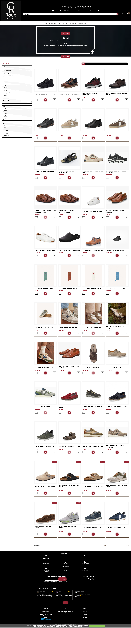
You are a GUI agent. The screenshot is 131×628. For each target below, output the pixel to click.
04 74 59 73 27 (71, 6)
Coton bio (6, 135)
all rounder (7, 84)
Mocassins (6, 73)
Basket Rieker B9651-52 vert (45, 446)
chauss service (7, 92)
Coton (6, 133)
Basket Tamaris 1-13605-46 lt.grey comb (67, 527)
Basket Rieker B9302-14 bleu (93, 528)
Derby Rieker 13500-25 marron (93, 250)
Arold (5, 128)
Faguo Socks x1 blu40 (117, 288)
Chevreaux (6, 132)
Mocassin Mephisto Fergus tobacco (115, 211)
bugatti (6, 88)
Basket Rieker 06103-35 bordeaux (90, 94)
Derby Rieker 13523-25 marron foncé (116, 94)
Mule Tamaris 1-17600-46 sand (45, 486)
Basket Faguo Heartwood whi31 (115, 327)
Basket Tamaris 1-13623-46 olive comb (117, 486)
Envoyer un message (85, 556)
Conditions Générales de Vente (46, 614)
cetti (5, 90)
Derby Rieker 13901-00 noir (45, 172)
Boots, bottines (7, 70)
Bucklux (6, 130)
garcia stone (45, 407)
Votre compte (85, 608)
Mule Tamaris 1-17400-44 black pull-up (69, 486)
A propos (86, 10)
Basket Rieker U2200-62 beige (69, 133)
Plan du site (46, 617)
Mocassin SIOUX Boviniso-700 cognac (69, 367)
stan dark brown (93, 367)
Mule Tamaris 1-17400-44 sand (93, 486)
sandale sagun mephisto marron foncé (67, 171)
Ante (5, 127)
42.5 (5, 113)
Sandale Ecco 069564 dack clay (69, 446)
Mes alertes (85, 617)
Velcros (6, 77)
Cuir (6, 137)
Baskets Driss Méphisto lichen (93, 446)
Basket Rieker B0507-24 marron (69, 94)
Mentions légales (46, 609)
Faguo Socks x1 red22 (69, 288)
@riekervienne (85, 570)
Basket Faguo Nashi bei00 (93, 327)
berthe (6, 87)
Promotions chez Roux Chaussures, (65, 609)
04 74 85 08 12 (66, 10)
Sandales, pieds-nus (8, 75)
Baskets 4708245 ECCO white (93, 211)
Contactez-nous (93, 10)
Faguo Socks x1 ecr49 (93, 288)
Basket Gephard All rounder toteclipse (116, 171)
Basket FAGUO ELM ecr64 (45, 367)
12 (105, 545)
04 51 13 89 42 (71, 7)
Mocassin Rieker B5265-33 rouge (67, 406)
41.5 (5, 112)
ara (5, 85)
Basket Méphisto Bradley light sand (92, 171)
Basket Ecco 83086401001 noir (117, 250)
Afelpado (6, 125)
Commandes (85, 611)
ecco (5, 93)
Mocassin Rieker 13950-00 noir (93, 133)
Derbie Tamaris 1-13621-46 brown (43, 527)
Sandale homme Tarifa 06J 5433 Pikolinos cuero (45, 211)
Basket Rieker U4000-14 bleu (117, 528)
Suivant (127, 545)
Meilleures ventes (65, 614)
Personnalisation (79, 626)
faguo (6, 95)
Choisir (87, 63)
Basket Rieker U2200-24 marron (117, 133)
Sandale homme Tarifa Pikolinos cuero (66, 211)
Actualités (99, 10)
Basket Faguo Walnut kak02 (45, 327)
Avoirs (85, 612)
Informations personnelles (85, 609)
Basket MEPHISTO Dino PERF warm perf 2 (115, 446)
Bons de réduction (85, 615)
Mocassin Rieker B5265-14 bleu (117, 407)
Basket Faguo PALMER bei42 (69, 327)
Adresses (85, 614)
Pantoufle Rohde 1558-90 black (69, 250)
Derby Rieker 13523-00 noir (45, 133)
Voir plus (65, 602)
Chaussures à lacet (8, 72)
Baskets (6, 68)
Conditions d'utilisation (46, 611)
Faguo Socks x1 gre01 (45, 288)
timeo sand (117, 367)
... (5, 108)
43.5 (5, 120)
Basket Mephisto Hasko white (45, 250)
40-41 (6, 116)
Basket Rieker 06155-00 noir (45, 94)
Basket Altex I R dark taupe (93, 407)
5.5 (5, 115)
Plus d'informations (72, 626)
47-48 (6, 110)
